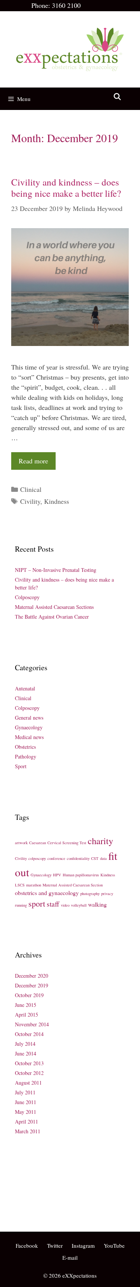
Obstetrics (25, 746)
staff (53, 903)
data (103, 858)
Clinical (30, 489)
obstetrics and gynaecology (47, 893)
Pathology (25, 756)
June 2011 (25, 1102)
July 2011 (25, 1092)
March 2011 (27, 1131)
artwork (21, 842)
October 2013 (29, 1063)
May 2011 (25, 1111)
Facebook (27, 1245)
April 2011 (26, 1121)
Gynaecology (29, 727)
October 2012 (29, 1072)
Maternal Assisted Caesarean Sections (54, 606)
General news (29, 717)
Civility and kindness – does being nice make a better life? (66, 187)
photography (90, 893)
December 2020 (31, 975)
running (21, 905)
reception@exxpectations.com (47, 1188)
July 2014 (25, 1043)
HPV (57, 874)
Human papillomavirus (81, 874)
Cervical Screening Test (66, 842)
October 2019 (29, 995)
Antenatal (25, 688)
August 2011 (28, 1082)
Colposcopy (27, 597)
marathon (33, 885)
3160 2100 (66, 5)
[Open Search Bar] (117, 97)
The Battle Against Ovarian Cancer (52, 616)
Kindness (56, 501)
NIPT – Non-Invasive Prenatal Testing (55, 569)
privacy (107, 893)
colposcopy (37, 858)
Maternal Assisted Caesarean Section (73, 885)
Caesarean (37, 842)
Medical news (29, 737)
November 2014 (32, 1024)
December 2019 (31, 985)
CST (95, 858)
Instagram (83, 1245)
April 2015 (26, 1014)
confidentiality (78, 858)
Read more (33, 460)
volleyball (79, 905)
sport (36, 903)
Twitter (55, 1245)
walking (97, 904)
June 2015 (25, 1004)
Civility (30, 501)
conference (56, 858)
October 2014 (29, 1034)
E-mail (70, 1257)
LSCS (20, 885)
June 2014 (25, 1053)
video (65, 905)
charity (100, 840)
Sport (21, 766)
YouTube (114, 1245)
